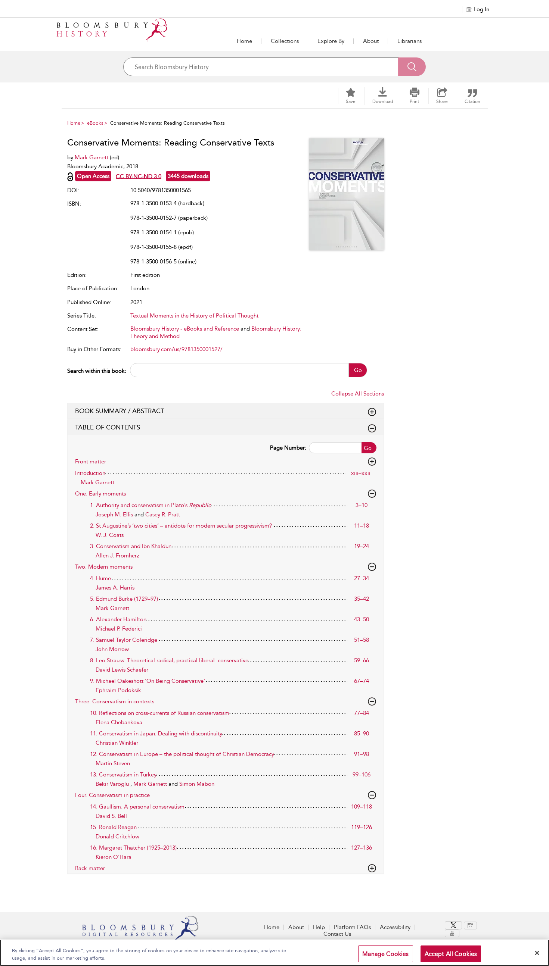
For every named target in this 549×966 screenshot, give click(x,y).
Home (244, 41)
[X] (453, 925)
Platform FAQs (352, 927)
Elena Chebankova (119, 722)
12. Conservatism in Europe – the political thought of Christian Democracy (182, 754)
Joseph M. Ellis (115, 514)
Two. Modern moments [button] (104, 566)
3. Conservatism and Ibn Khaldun (130, 546)
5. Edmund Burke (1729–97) (124, 598)
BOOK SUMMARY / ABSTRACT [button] (119, 411)
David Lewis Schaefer (122, 669)
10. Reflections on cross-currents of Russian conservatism (159, 713)
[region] (274, 953)
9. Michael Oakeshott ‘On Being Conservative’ (147, 681)
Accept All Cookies (451, 953)
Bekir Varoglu (113, 784)
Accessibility (395, 927)
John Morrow (112, 649)
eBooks (95, 123)
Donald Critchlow (117, 836)
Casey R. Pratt (162, 514)
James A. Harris (115, 587)
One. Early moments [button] (100, 493)
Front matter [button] (90, 461)
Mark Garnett (92, 157)
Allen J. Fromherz (117, 555)
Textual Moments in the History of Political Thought (194, 315)
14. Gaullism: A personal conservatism (137, 806)
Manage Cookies (385, 953)
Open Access (93, 176)
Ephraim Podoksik (118, 690)
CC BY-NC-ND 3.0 (138, 176)
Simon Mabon (196, 784)
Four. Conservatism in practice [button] (112, 795)
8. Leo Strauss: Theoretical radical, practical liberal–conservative (169, 660)
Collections (285, 41)
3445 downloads (188, 176)
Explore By (330, 41)
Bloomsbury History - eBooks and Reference (184, 328)
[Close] (537, 953)
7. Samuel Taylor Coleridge (123, 640)
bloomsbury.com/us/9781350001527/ (176, 349)
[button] (331, 41)
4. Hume (100, 578)
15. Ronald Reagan (113, 827)
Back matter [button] (90, 868)
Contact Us (337, 934)
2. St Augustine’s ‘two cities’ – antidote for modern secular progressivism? (181, 525)
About (371, 41)
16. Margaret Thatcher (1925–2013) (133, 847)
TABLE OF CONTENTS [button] (107, 427)
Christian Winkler (117, 743)
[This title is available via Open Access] (70, 177)
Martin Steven (113, 763)
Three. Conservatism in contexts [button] (114, 701)
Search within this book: (96, 371)
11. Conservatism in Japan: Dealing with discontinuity (156, 733)
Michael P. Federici (119, 628)
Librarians (409, 41)
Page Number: (288, 447)
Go (358, 370)
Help (319, 927)
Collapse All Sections (357, 393)
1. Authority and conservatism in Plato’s (150, 505)
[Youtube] (452, 933)
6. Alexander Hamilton (118, 619)
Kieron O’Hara (113, 857)
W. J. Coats (110, 535)
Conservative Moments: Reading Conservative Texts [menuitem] (167, 123)
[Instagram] (470, 925)
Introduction (90, 473)
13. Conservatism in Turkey (123, 774)
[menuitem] (454, 925)
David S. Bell (111, 816)
